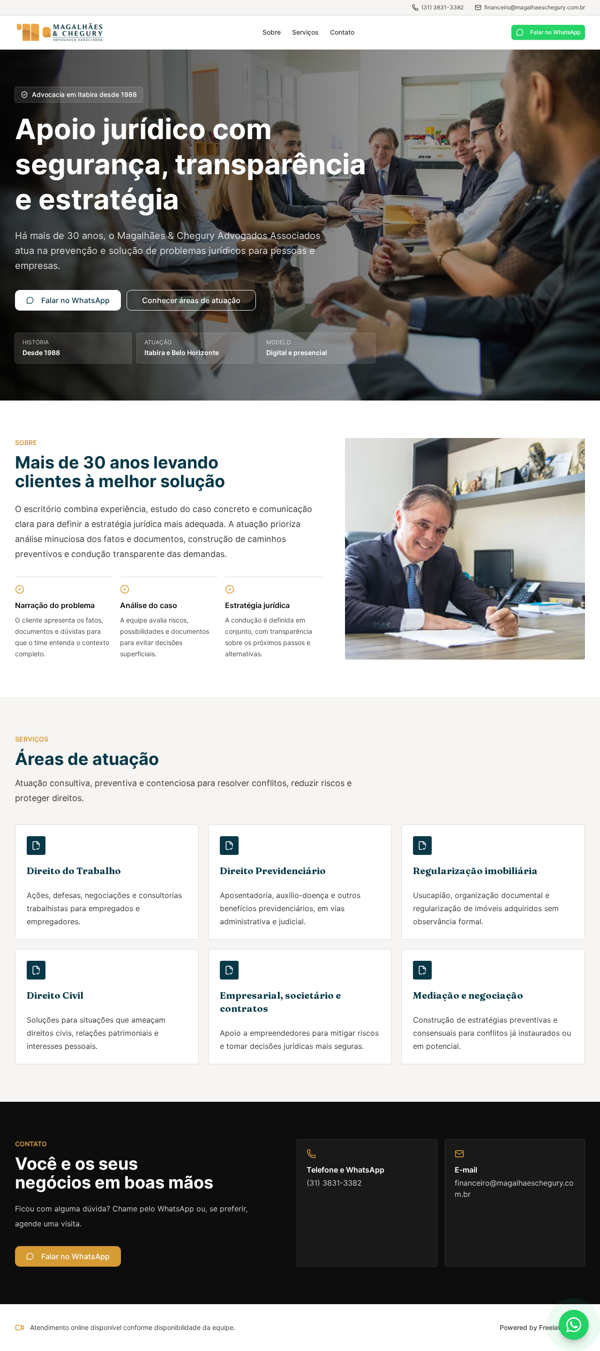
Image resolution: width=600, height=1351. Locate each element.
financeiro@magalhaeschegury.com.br (534, 7)
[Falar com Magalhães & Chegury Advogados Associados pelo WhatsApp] (574, 1325)
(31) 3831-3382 (442, 7)
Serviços (305, 32)
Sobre (271, 32)
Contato (342, 32)
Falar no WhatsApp (555, 32)
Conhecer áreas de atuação (191, 300)
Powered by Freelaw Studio (542, 1327)
